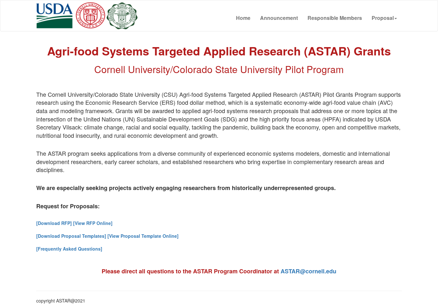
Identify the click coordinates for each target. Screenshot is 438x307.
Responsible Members (334, 17)
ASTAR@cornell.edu (308, 271)
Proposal (383, 17)
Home (243, 17)
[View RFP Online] (93, 223)
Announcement (279, 17)
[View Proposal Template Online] (142, 236)
